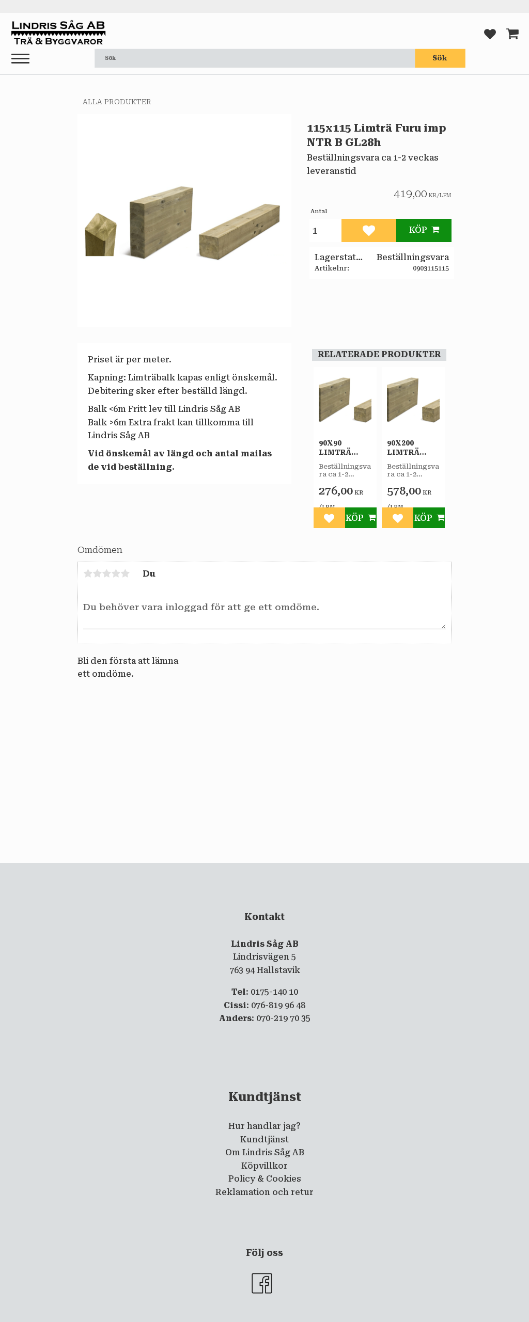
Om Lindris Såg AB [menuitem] (264, 1152)
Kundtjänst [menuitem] (264, 1139)
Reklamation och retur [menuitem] (264, 1192)
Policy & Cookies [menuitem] (264, 1179)
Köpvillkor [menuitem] (264, 1166)
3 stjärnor (106, 573)
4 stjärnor (115, 573)
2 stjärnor (97, 573)
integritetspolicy (223, 871)
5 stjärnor (125, 573)
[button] (20, 59)
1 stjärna (87, 573)
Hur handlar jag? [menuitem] (264, 1126)
